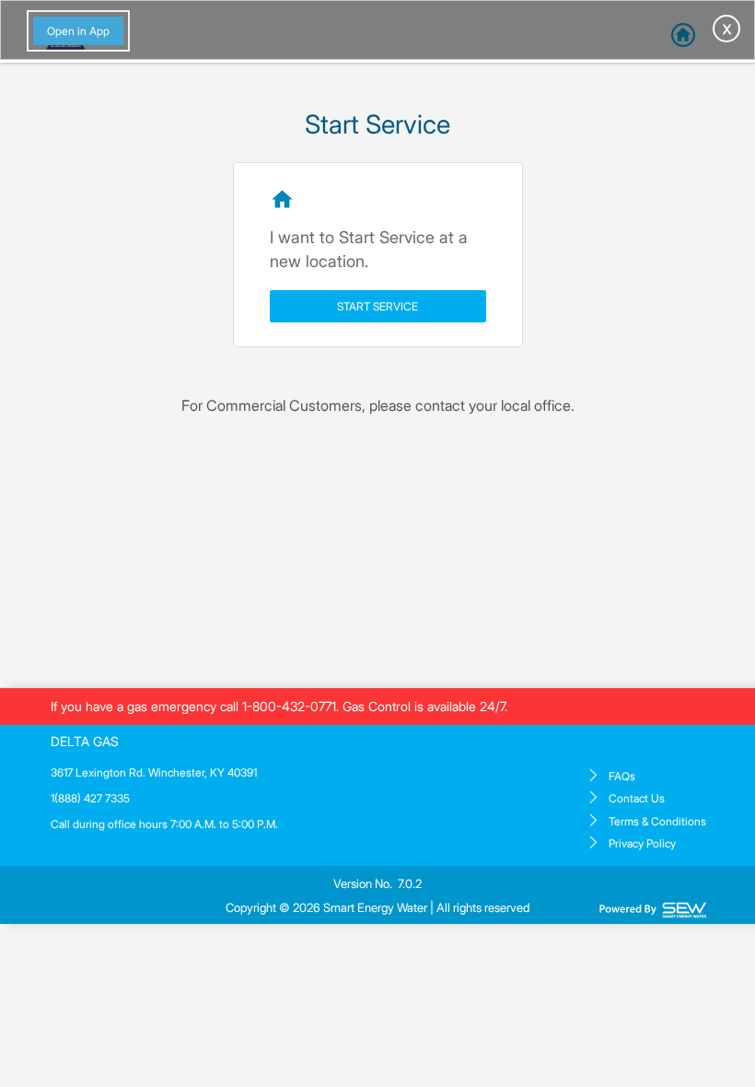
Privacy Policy (642, 843)
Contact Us (637, 798)
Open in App (78, 31)
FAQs (622, 776)
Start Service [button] (377, 306)
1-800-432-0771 (289, 706)
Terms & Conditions (657, 821)
